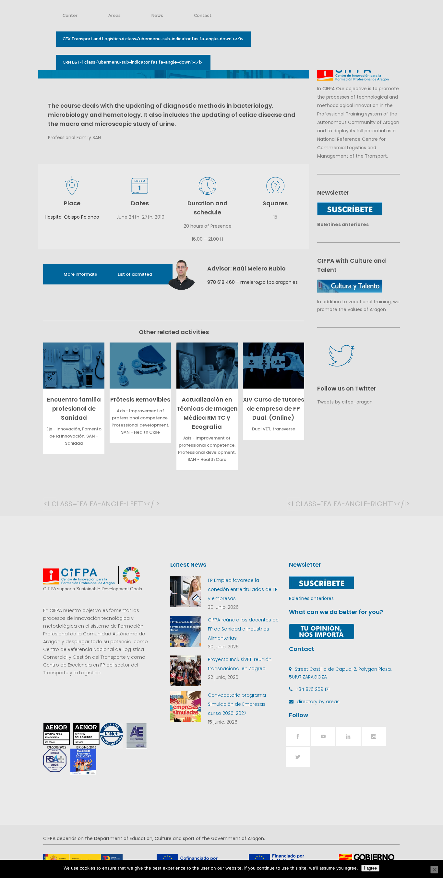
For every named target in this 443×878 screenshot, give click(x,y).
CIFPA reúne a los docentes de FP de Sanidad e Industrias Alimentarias (243, 629)
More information (82, 274)
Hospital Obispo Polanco (72, 217)
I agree (370, 868)
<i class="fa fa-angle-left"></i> (50, 504)
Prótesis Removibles (140, 399)
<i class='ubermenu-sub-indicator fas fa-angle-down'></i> (153, 38)
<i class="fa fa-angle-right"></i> (294, 504)
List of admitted (135, 274)
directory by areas (318, 701)
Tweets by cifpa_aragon (345, 402)
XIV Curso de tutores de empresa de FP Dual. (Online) (273, 408)
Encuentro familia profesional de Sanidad (74, 408)
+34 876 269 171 (312, 689)
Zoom (72, 365)
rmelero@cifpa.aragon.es (269, 282)
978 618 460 (221, 282)
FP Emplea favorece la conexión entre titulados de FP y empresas (243, 589)
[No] (434, 869)
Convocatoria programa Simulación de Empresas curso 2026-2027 (237, 704)
